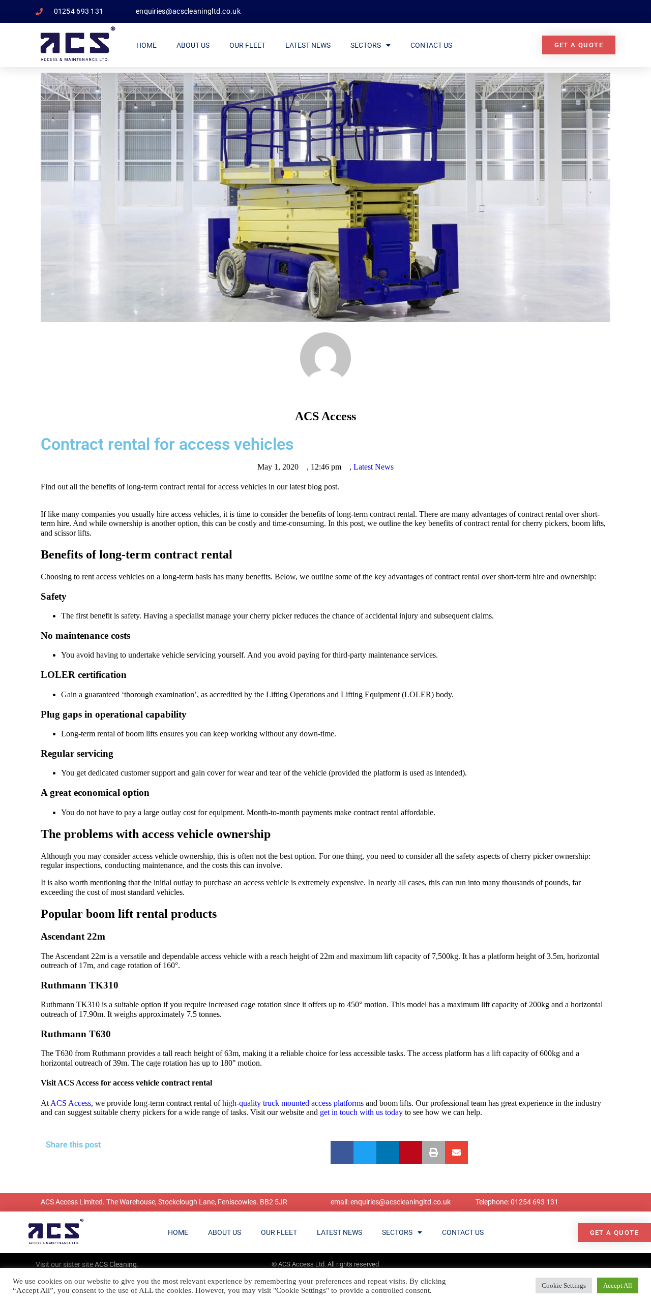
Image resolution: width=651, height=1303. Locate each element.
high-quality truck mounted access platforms (293, 1103)
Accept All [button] (617, 1285)
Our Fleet (247, 45)
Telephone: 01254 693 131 (517, 1202)
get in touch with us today (361, 1112)
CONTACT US (431, 45)
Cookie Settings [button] (564, 1285)
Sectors (365, 45)
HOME (146, 45)
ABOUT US (193, 45)
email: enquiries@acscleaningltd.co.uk (391, 1202)
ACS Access (70, 1103)
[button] (342, 1152)
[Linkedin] (605, 1263)
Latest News (308, 45)
